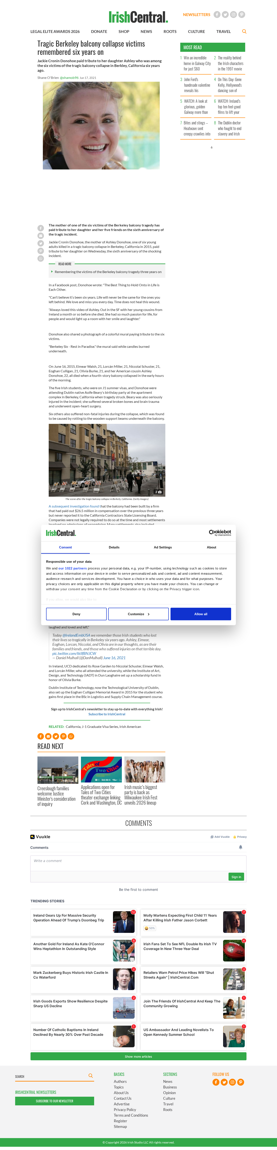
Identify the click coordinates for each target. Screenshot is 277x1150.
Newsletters (196, 14)
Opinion (169, 1092)
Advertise (122, 1104)
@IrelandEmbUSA (76, 635)
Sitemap (120, 1126)
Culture (169, 1098)
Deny (76, 614)
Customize (136, 614)
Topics (119, 1087)
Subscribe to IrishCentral (107, 714)
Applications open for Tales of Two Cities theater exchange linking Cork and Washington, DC (101, 794)
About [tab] (211, 547)
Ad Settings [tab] (163, 547)
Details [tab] (114, 547)
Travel (168, 1104)
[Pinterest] (241, 14)
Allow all (200, 614)
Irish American (130, 726)
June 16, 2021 (114, 658)
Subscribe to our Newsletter (54, 1101)
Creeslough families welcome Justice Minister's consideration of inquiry (56, 796)
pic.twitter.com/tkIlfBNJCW (74, 653)
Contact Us (122, 1098)
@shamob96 (69, 77)
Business (170, 1087)
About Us (121, 1092)
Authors (120, 1081)
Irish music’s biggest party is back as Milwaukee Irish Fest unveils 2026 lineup (140, 794)
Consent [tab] (65, 547)
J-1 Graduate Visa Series (100, 726)
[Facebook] (217, 14)
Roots (167, 1109)
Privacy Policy (125, 1109)
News (167, 1081)
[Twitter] (225, 14)
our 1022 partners (72, 568)
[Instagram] (233, 14)
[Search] (244, 32)
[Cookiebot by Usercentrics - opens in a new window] (212, 533)
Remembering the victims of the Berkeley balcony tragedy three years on (108, 272)
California (73, 726)
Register (120, 1121)
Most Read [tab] (193, 47)
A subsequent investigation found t (75, 506)
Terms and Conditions (131, 1115)
